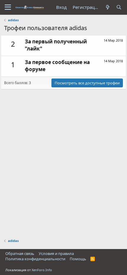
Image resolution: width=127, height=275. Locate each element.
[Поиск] (119, 7)
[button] (7, 7)
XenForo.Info (42, 270)
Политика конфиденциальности (35, 258)
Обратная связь (19, 253)
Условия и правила (56, 253)
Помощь (78, 258)
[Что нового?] (107, 7)
